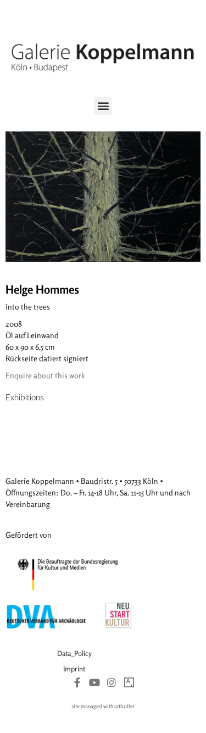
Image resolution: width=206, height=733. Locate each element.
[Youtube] (94, 682)
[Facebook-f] (77, 682)
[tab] (24, 398)
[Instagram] (112, 682)
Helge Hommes (42, 289)
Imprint (74, 668)
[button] (103, 106)
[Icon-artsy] (129, 682)
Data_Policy (74, 653)
